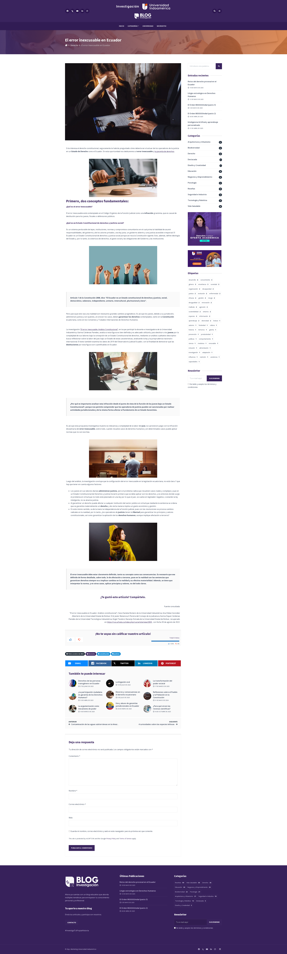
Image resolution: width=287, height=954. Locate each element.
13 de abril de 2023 (86, 700)
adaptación (207, 352)
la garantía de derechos (164, 151)
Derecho (74, 45)
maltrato (193, 307)
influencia (193, 357)
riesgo (211, 298)
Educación (192, 171)
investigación (194, 352)
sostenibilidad (195, 312)
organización (194, 289)
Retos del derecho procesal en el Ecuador (138, 882)
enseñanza (203, 284)
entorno (207, 312)
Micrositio (161, 26)
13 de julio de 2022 (124, 685)
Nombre (73, 791)
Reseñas (191, 188)
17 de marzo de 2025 (162, 686)
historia (192, 330)
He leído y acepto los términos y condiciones (194, 928)
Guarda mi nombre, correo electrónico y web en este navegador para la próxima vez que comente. (112, 831)
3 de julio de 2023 (123, 697)
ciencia (192, 343)
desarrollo (193, 280)
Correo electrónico (77, 804)
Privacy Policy (111, 838)
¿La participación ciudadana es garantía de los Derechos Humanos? (90, 695)
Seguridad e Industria (197, 194)
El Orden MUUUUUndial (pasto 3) (202, 105)
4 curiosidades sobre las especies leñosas (157, 724)
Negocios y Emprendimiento (200, 177)
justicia (116, 654)
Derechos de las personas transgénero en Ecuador (89, 682)
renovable (213, 343)
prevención (194, 334)
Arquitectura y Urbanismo (199, 142)
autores (192, 325)
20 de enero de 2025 (124, 709)
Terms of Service (125, 838)
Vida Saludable (194, 206)
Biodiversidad (194, 147)
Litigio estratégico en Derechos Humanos (138, 891)
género (192, 284)
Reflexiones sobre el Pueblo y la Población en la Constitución (165, 695)
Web (71, 817)
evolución (202, 293)
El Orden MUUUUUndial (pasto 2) (202, 113)
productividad (207, 334)
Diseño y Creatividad (197, 165)
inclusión (193, 348)
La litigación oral (123, 682)
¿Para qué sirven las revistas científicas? (162, 707)
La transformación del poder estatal (162, 682)
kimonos (202, 330)
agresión (203, 307)
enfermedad (214, 293)
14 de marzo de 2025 (87, 712)
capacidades (194, 362)
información (204, 316)
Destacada (192, 159)
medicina (202, 343)
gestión (202, 298)
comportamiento (206, 339)
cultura (213, 325)
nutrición (204, 357)
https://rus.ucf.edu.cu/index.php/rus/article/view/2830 (129, 622)
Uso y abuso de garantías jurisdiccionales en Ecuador (127, 704)
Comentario (74, 756)
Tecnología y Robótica (197, 200)
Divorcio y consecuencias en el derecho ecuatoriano (128, 693)
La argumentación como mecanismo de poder (88, 707)
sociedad (215, 284)
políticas (193, 339)
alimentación (205, 348)
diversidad (206, 321)
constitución (104, 654)
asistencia (215, 357)
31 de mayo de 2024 (161, 700)
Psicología (192, 182)
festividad (203, 325)
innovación (207, 302)
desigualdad (194, 302)
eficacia (192, 298)
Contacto (71, 922)
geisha (212, 330)
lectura (216, 321)
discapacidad (208, 289)
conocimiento (206, 280)
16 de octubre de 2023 (162, 712)
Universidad (147, 26)
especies (193, 316)
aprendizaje (194, 321)
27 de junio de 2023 (86, 686)
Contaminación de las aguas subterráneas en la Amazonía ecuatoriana (101, 724)
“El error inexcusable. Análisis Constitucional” (99, 329)
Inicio (121, 26)
